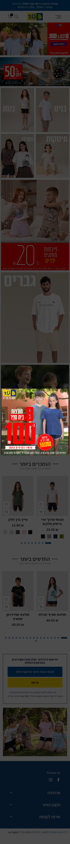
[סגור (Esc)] (63, 394)
